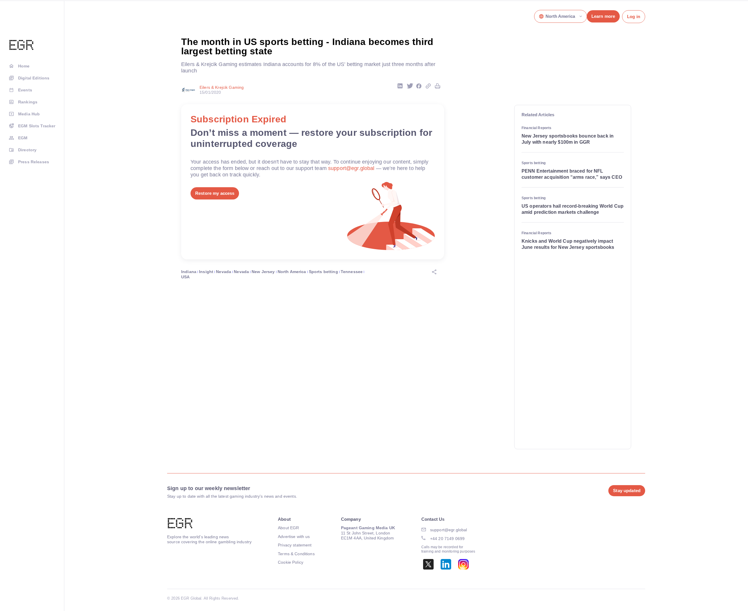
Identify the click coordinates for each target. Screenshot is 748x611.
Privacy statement (294, 545)
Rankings (27, 102)
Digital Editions (33, 78)
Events (25, 90)
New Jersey (263, 271)
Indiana (188, 271)
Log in (633, 16)
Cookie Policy (290, 562)
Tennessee (352, 271)
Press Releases (33, 161)
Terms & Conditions (296, 553)
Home (24, 66)
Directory (27, 149)
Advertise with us (294, 536)
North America (292, 271)
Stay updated (626, 490)
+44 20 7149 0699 (447, 538)
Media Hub (29, 114)
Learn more (603, 16)
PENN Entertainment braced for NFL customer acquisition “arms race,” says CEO (572, 174)
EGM (22, 138)
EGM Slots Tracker (36, 126)
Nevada (223, 271)
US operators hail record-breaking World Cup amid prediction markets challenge (573, 209)
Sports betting (323, 271)
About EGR (288, 527)
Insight (206, 271)
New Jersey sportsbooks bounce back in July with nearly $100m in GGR (568, 139)
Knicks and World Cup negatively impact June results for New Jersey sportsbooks (568, 244)
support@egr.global (351, 168)
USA (185, 277)
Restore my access (214, 193)
